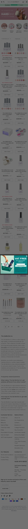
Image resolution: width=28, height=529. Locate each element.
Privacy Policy (21, 271)
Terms (24, 271)
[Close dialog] (26, 256)
